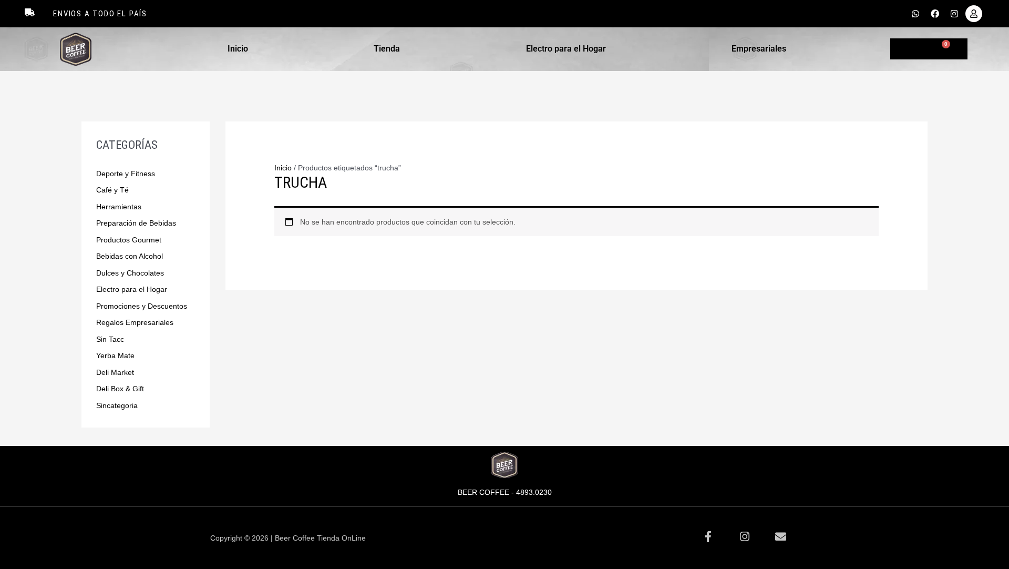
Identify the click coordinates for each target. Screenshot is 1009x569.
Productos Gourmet (128, 240)
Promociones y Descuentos (141, 306)
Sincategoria (117, 405)
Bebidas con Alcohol (129, 256)
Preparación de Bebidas (136, 223)
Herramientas (118, 206)
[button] (240, 48)
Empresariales (759, 49)
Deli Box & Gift (120, 388)
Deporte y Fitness (125, 173)
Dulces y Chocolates (130, 273)
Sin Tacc (110, 339)
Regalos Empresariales (134, 322)
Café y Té (112, 190)
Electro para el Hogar (566, 49)
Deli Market (115, 372)
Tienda (387, 49)
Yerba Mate (115, 355)
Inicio (238, 49)
